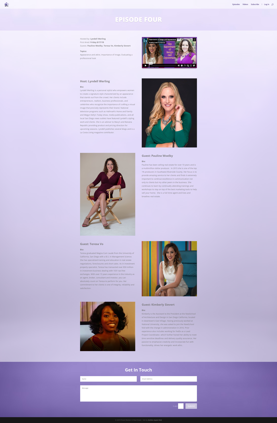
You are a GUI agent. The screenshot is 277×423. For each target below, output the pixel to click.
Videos (245, 5)
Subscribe (255, 5)
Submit (191, 406)
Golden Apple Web (155, 420)
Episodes (236, 5)
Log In (266, 4)
